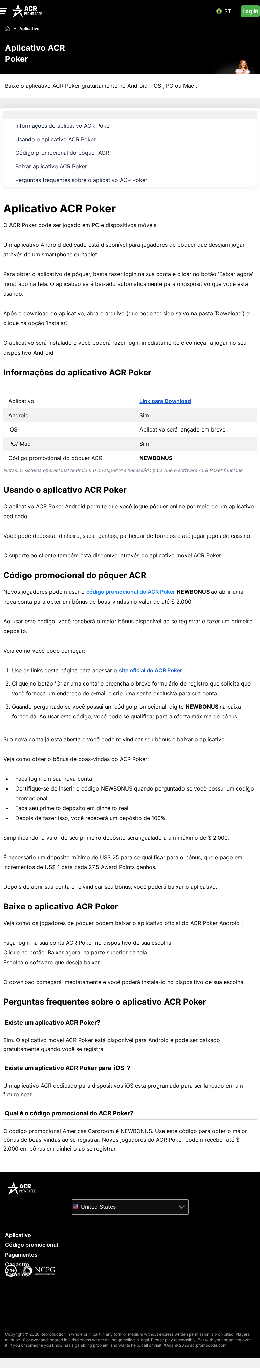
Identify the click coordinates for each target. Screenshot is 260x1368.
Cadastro (17, 1264)
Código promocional (31, 1244)
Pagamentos (21, 1254)
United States (98, 1206)
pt (227, 11)
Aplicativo (18, 1235)
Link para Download (165, 401)
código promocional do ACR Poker (130, 591)
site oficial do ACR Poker (150, 670)
